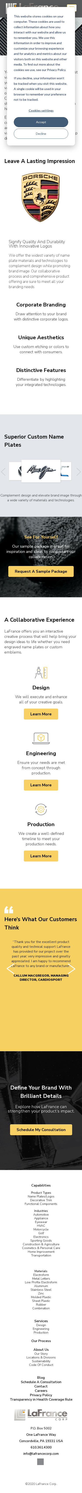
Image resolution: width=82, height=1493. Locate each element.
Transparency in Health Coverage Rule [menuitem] (41, 1399)
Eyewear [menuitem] (41, 1222)
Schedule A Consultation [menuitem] (41, 1382)
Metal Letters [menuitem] (41, 1278)
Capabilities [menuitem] (41, 1185)
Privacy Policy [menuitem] (41, 1395)
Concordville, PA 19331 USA (41, 1441)
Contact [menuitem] (41, 1386)
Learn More (41, 714)
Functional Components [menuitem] (41, 1204)
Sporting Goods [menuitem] (41, 1240)
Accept (41, 122)
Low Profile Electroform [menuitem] (41, 1282)
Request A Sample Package (41, 571)
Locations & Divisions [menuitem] (41, 1357)
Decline (41, 133)
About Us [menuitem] (41, 1350)
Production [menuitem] (41, 1332)
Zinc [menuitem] (41, 1293)
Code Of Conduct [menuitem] (41, 1365)
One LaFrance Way (41, 1434)
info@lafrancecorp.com (41, 1453)
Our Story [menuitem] (41, 1354)
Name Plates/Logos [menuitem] (41, 1196)
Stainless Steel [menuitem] (41, 1290)
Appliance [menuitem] (41, 1218)
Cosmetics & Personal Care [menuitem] (41, 1248)
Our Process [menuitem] (41, 1341)
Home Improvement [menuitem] (41, 1252)
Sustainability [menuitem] (41, 1361)
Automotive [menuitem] (41, 1214)
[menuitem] (41, 1191)
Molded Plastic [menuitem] (41, 1297)
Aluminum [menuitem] (41, 1286)
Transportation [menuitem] (41, 1255)
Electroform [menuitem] (41, 1275)
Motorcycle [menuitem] (41, 1229)
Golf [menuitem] (41, 1233)
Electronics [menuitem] (41, 1237)
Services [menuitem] (41, 1321)
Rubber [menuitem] (41, 1304)
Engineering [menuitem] (41, 1329)
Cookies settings (41, 110)
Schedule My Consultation (41, 1129)
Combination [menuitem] (41, 1308)
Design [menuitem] (41, 1325)
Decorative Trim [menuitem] (41, 1200)
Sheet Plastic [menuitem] (41, 1301)
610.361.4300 (41, 1447)
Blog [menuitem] (41, 1377)
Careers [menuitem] (41, 1391)
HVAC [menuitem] (41, 1226)
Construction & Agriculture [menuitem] (41, 1244)
